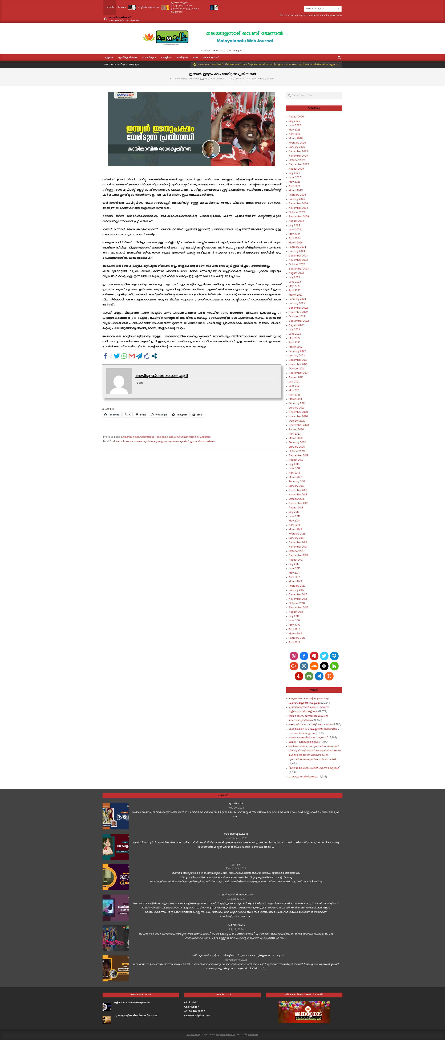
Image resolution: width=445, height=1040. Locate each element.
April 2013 (294, 642)
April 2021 (294, 395)
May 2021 (294, 390)
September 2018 (298, 503)
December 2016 (298, 594)
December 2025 (298, 151)
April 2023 (294, 290)
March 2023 (295, 295)
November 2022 (298, 312)
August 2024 (296, 221)
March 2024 (296, 243)
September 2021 (298, 373)
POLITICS (245, 79)
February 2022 (297, 351)
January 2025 (297, 199)
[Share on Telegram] (139, 356)
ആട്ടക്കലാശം (192, 7)
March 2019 (295, 477)
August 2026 (296, 117)
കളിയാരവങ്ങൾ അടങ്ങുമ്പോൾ (132, 1003)
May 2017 (294, 573)
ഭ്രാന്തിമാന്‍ (236, 803)
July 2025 (294, 173)
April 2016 (294, 629)
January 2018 (296, 538)
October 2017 (297, 551)
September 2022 (299, 321)
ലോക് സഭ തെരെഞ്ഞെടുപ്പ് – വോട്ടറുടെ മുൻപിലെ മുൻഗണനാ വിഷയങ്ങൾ (166, 437)
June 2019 (295, 468)
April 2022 (294, 342)
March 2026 (296, 138)
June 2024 (295, 230)
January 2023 (297, 303)
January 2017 (296, 590)
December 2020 (298, 412)
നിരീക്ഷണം (258, 79)
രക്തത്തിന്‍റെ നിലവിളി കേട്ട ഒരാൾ (310, 724)
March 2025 (296, 190)
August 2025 (296, 169)
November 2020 (298, 416)
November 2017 (298, 547)
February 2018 (297, 534)
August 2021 (296, 377)
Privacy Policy (193, 1034)
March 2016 (295, 634)
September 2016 (298, 607)
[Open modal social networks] (154, 356)
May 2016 (294, 625)
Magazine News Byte (225, 1034)
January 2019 (296, 486)
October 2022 (297, 316)
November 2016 (298, 599)
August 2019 (296, 460)
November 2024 (298, 208)
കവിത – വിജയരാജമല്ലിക (304, 742)
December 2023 (298, 256)
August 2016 (296, 612)
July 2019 (294, 464)
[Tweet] (117, 356)
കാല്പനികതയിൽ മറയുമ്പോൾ (236, 895)
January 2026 (297, 147)
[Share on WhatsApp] (124, 356)
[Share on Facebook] (105, 356)
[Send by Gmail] (132, 356)
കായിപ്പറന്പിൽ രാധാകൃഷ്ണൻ (190, 79)
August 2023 (296, 273)
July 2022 (294, 329)
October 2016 (297, 603)
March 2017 (295, 581)
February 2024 (297, 247)
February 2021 (297, 403)
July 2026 (294, 121)
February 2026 (297, 143)
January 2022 (297, 355)
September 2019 (298, 455)
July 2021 (294, 382)
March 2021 (295, 399)
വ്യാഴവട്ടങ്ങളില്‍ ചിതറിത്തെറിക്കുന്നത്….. (137, 1016)
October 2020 (297, 421)
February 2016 (297, 638)
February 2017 (297, 586)
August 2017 (296, 560)
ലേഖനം (270, 79)
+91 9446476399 (194, 1011)
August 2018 (296, 508)
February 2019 (297, 481)
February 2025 (297, 195)
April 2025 (295, 186)
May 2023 (294, 286)
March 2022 (295, 347)
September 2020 (299, 425)
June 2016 (295, 620)
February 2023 (297, 299)
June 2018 (294, 516)
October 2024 (297, 212)
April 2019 (294, 473)
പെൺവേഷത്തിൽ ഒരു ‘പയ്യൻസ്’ (308, 737)
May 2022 (294, 338)
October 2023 (297, 264)
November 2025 (298, 156)
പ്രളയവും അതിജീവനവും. (303, 777)
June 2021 (294, 386)
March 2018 (295, 529)
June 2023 (295, 282)
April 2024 (295, 238)
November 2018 (298, 495)
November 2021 (298, 364)
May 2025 (294, 182)
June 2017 (295, 568)
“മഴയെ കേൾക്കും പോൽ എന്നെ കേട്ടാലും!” (314, 768)
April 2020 (295, 434)
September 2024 (299, 216)
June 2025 (295, 177)
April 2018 (294, 525)
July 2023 (294, 277)
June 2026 (295, 125)
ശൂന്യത (236, 864)
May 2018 (294, 521)
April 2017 (294, 577)
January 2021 (296, 408)
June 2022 (295, 334)
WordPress (253, 1034)
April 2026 (295, 134)
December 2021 (298, 360)
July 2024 (294, 225)
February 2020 (297, 442)
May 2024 (295, 234)
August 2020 (296, 429)
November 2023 (298, 260)
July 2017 (294, 564)
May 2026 (294, 130)
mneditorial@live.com (197, 1016)
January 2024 (297, 251)
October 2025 (297, 160)
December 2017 (298, 542)
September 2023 (299, 269)
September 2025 (299, 164)
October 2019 (297, 451)
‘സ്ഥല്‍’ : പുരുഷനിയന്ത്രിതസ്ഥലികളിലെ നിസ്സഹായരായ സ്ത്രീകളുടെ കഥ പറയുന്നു (236, 955)
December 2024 (298, 203)
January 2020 (297, 447)
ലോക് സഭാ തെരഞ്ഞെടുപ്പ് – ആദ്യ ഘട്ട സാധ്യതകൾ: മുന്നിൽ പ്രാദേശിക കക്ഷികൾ (165, 441)
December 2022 (298, 308)
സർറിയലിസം (236, 925)
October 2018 (297, 499)
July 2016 (294, 616)
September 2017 (298, 555)
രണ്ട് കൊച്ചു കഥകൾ (236, 834)
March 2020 (296, 438)
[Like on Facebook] (147, 356)
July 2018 (294, 512)
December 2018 (298, 490)
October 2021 (297, 369)
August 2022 (296, 325)
